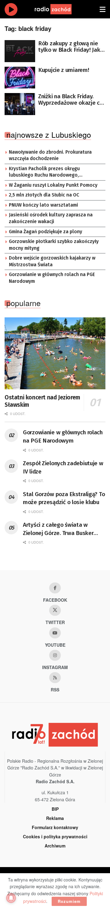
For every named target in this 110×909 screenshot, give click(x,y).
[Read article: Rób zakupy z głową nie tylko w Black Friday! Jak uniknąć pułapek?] (20, 51)
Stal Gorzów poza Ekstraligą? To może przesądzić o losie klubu (64, 498)
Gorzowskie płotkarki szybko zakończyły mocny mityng (54, 245)
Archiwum (55, 846)
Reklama (55, 818)
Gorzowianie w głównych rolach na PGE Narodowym (52, 278)
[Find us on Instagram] (55, 655)
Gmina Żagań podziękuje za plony (45, 231)
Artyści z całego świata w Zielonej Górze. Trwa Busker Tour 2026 (58, 529)
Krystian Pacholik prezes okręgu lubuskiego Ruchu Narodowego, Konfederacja (44, 172)
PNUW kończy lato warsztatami (43, 205)
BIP (55, 809)
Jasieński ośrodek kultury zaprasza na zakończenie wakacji (51, 218)
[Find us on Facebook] (55, 587)
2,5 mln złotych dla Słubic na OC (44, 195)
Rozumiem (69, 901)
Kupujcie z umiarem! (63, 70)
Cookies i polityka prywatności (55, 836)
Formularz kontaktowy (55, 827)
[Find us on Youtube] (55, 632)
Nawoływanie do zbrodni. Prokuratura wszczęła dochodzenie (50, 155)
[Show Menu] (102, 9)
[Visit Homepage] (59, 9)
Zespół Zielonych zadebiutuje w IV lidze (63, 467)
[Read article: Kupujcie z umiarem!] (20, 78)
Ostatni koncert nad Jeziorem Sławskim (42, 401)
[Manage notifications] (11, 898)
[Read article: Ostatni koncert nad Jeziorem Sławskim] (55, 353)
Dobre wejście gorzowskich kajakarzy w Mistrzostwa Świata (52, 261)
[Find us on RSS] (55, 677)
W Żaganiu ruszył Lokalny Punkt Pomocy (53, 185)
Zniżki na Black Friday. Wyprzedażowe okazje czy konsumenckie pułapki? (71, 99)
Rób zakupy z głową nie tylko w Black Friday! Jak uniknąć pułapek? (69, 46)
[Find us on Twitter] (55, 610)
